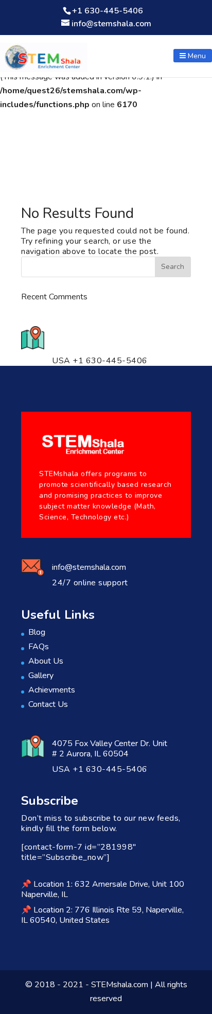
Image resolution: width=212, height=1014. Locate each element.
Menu (196, 56)
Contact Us (48, 704)
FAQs (38, 646)
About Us (45, 661)
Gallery (41, 675)
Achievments (51, 690)
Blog (36, 632)
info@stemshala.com (89, 567)
